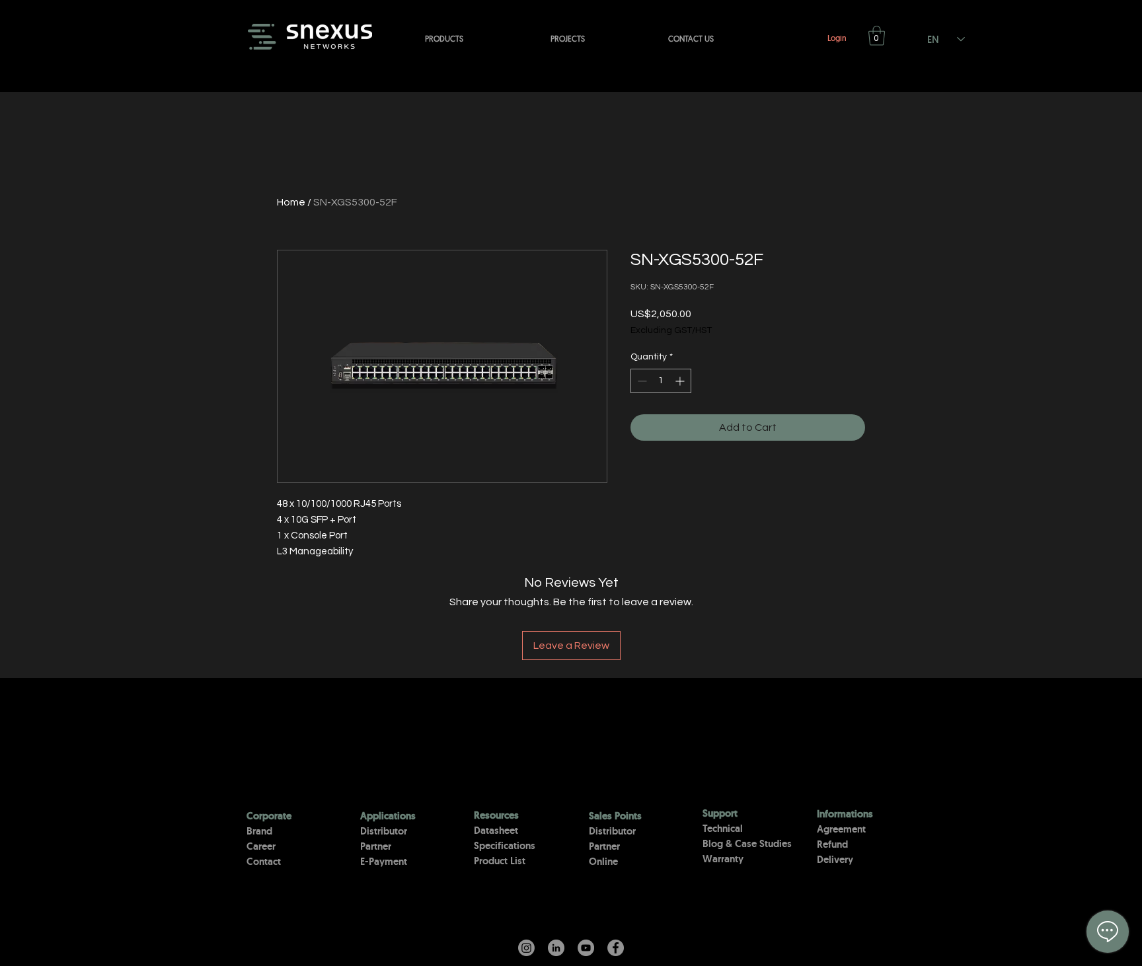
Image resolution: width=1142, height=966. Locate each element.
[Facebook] (615, 948)
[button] (876, 36)
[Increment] (681, 380)
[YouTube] (586, 948)
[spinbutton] (661, 380)
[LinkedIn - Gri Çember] (556, 948)
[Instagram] (526, 948)
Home (291, 202)
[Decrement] (640, 380)
